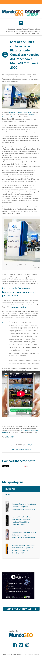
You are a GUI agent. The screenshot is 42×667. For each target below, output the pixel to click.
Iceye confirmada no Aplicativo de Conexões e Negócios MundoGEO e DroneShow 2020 (24, 506)
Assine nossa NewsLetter (21, 608)
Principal (18, 29)
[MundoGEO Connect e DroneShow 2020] (21, 12)
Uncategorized (25, 449)
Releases (25, 29)
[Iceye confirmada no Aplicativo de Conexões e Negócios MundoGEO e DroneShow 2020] (7, 506)
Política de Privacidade (31, 654)
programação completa (18, 307)
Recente (8, 494)
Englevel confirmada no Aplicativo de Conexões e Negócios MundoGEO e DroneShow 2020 (24, 534)
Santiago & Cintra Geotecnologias (20, 112)
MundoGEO (10, 437)
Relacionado (10, 489)
